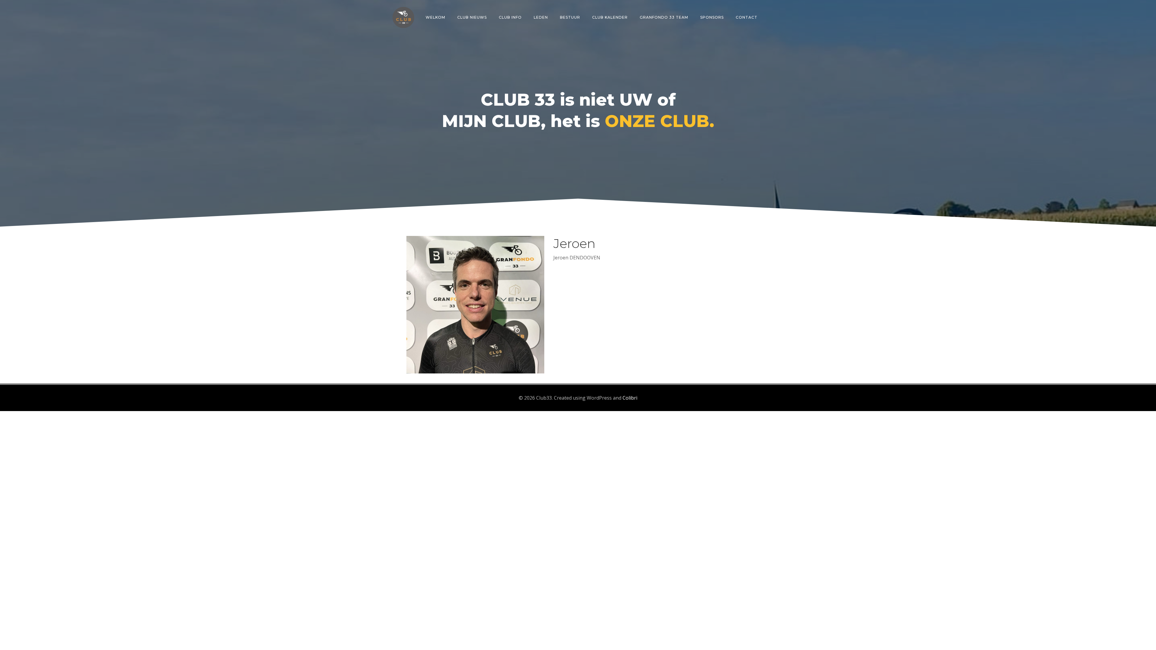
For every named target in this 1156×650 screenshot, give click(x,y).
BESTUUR (570, 17)
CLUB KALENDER (610, 17)
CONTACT (746, 17)
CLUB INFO (510, 17)
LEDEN (541, 17)
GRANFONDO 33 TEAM (664, 17)
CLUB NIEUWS (472, 17)
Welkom (435, 17)
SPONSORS (712, 17)
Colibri (630, 398)
